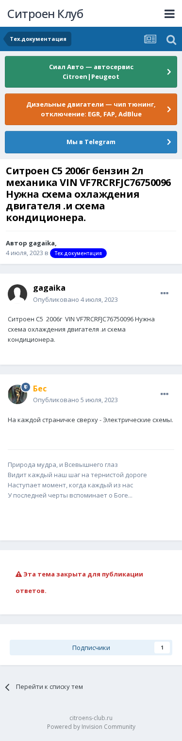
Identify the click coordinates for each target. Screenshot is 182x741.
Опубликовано (75, 299)
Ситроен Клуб (45, 13)
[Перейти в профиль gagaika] (17, 294)
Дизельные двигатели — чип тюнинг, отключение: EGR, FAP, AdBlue (91, 109)
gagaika (42, 243)
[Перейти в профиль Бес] (17, 394)
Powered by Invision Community (91, 726)
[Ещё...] (164, 293)
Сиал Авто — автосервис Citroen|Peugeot (91, 71)
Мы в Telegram (91, 141)
